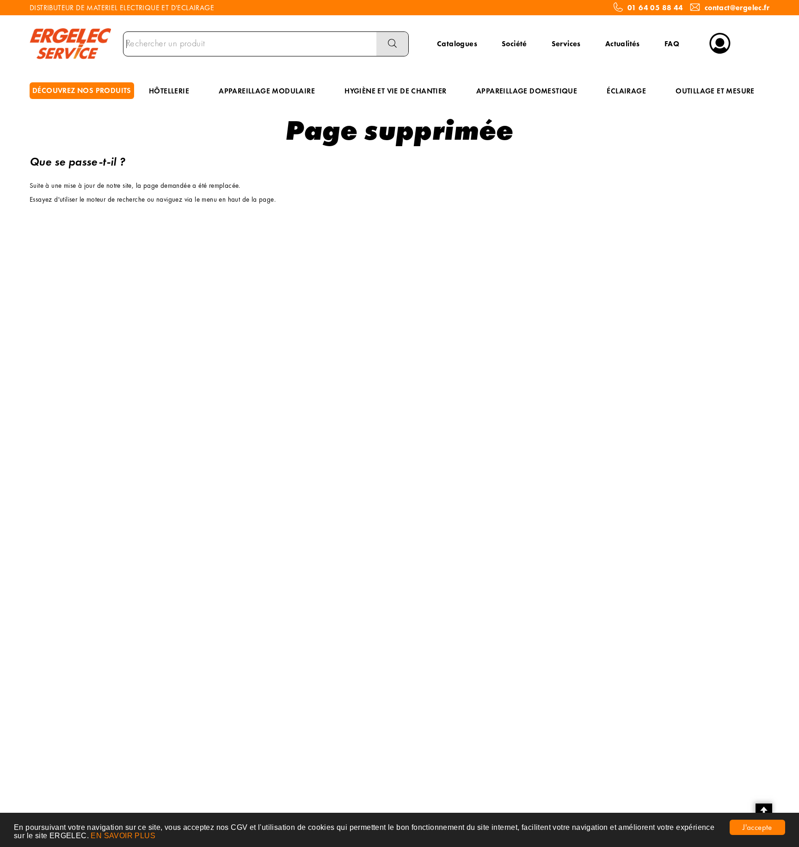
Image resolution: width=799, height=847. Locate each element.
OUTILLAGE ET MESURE (715, 91)
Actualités (622, 44)
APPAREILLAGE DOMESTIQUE (526, 91)
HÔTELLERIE (169, 91)
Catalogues (457, 44)
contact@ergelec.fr (737, 8)
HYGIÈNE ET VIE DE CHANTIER (395, 91)
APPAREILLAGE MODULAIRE (267, 91)
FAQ (671, 44)
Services (566, 44)
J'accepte (757, 827)
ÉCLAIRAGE (626, 91)
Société (514, 44)
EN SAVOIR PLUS (123, 836)
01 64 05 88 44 (655, 8)
